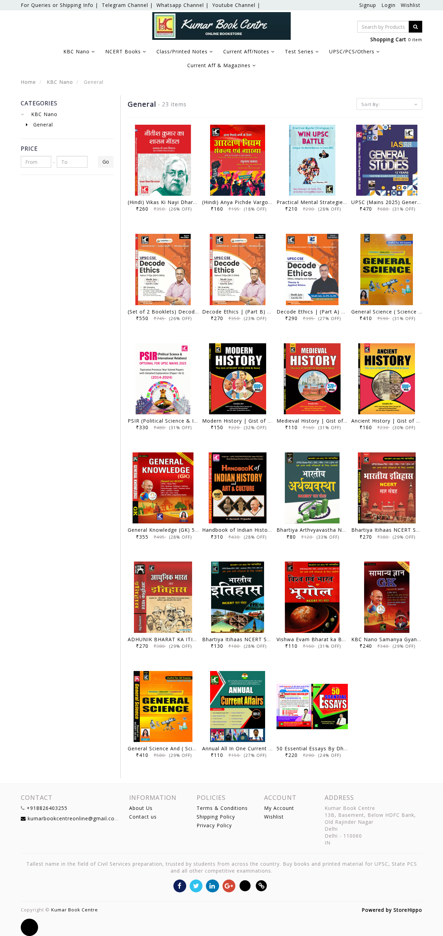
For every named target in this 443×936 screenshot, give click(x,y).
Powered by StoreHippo (392, 910)
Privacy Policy (214, 825)
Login (388, 5)
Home (28, 82)
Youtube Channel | (236, 5)
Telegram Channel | (127, 5)
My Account (279, 808)
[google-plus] (229, 885)
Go (105, 161)
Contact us (143, 816)
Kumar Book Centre (74, 910)
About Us (141, 808)
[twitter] (196, 885)
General (42, 124)
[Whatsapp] (245, 885)
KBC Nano (59, 82)
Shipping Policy (216, 816)
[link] (261, 885)
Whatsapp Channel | (182, 5)
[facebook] (179, 885)
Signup (367, 5)
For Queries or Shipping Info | (59, 5)
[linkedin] (212, 885)
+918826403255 (47, 808)
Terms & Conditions (222, 808)
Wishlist (411, 5)
